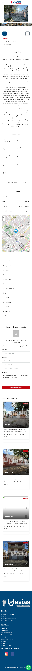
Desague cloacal (9, 275)
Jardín (6, 284)
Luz (6, 293)
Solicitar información (16, 387)
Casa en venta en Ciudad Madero (14, 521)
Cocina (7, 270)
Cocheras (3, 630)
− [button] (3, 220)
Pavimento (8, 302)
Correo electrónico (7, 365)
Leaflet (15, 251)
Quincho (7, 311)
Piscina (7, 306)
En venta (5, 38)
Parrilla (7, 297)
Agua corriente (9, 266)
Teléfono (4, 357)
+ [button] (3, 218)
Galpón (3, 637)
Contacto (3, 624)
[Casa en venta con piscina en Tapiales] (16, 231)
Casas (2, 628)
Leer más (3, 610)
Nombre (4, 349)
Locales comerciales (7, 639)
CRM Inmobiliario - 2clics (20, 667)
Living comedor (9, 288)
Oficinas (3, 641)
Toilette (7, 315)
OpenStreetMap (22, 251)
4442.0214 (6, 616)
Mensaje (4, 372)
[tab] (4, 34)
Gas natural (8, 279)
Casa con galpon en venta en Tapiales (16, 429)
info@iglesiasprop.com (9, 618)
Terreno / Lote (5, 645)
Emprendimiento (5, 634)
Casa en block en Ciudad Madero (14, 569)
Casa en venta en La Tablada (13, 477)
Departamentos (5, 632)
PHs (2, 643)
